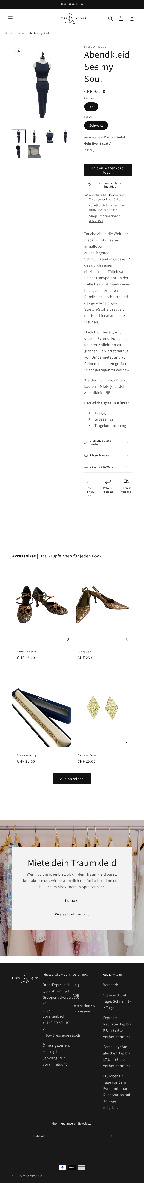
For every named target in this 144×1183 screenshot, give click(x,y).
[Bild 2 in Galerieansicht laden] (34, 136)
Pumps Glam (85, 651)
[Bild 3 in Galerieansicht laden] (49, 136)
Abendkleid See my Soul (33, 33)
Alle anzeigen (72, 778)
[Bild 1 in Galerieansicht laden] (18, 136)
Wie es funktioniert (72, 914)
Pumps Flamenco (26, 651)
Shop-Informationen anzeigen (105, 218)
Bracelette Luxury (26, 755)
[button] (10, 18)
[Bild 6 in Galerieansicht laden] (34, 151)
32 (91, 107)
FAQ (76, 985)
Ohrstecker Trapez (87, 755)
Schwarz (96, 125)
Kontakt (72, 900)
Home (8, 33)
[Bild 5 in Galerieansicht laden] (18, 151)
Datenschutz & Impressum (84, 1008)
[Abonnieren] (110, 1136)
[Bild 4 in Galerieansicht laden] (65, 136)
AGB (76, 995)
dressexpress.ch (32, 1175)
